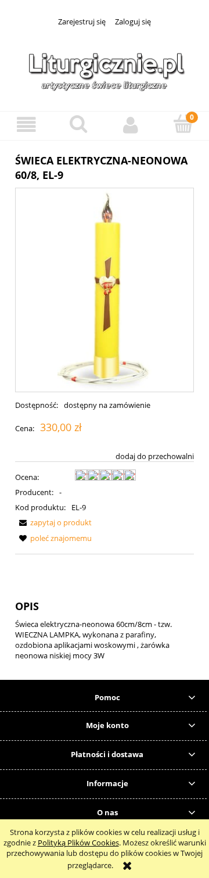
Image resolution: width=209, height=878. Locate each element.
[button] (26, 125)
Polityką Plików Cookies (78, 842)
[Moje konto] (131, 125)
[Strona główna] (104, 69)
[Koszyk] (183, 124)
